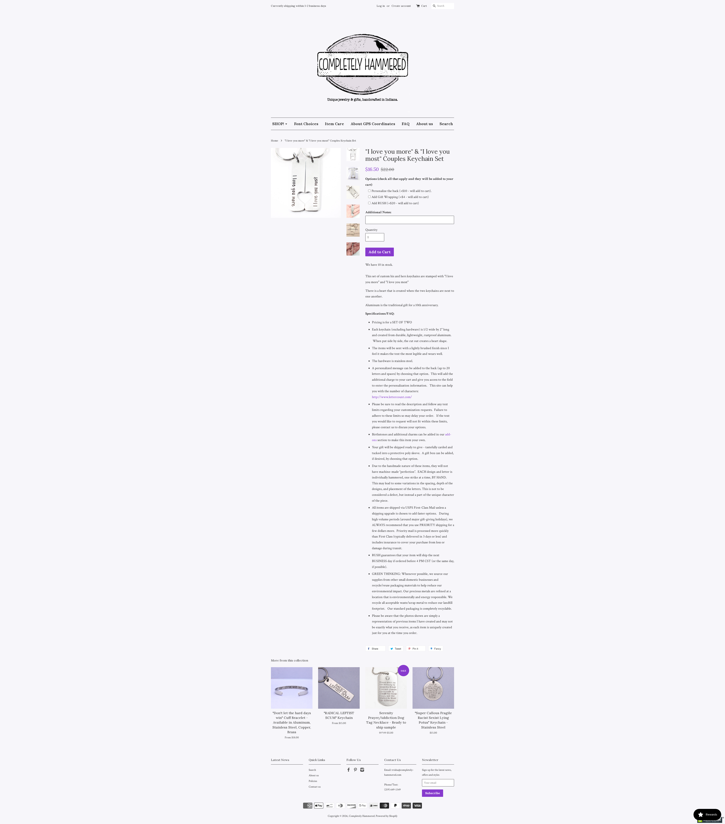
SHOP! (278, 123)
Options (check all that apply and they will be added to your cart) (409, 182)
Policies (313, 781)
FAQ (406, 123)
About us (424, 123)
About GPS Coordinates (373, 123)
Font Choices (306, 123)
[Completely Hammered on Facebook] (348, 770)
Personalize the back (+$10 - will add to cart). (402, 191)
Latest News (280, 760)
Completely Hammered (362, 816)
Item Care (334, 123)
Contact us (315, 787)
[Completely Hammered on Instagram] (362, 770)
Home (274, 140)
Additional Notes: (378, 212)
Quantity (371, 230)
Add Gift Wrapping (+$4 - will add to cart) (400, 197)
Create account (401, 6)
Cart (424, 6)
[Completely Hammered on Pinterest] (355, 770)
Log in (381, 6)
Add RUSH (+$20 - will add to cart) (395, 203)
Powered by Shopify (386, 816)
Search (446, 123)
